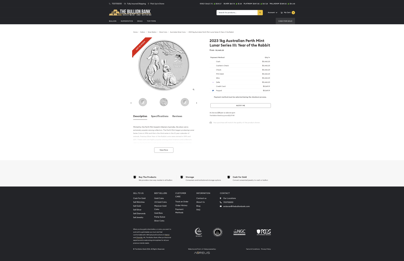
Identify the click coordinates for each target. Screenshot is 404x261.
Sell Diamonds (139, 213)
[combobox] (237, 12)
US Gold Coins (160, 202)
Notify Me (240, 105)
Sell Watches (139, 202)
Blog (198, 206)
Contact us (201, 198)
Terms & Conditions (253, 249)
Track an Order (181, 201)
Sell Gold (137, 206)
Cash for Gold (240, 177)
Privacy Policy (266, 249)
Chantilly (139, 237)
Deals (139, 21)
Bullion (112, 21)
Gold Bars (158, 213)
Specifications (159, 116)
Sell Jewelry (138, 217)
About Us (200, 202)
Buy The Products (147, 177)
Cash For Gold (285, 21)
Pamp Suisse (159, 217)
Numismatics (127, 21)
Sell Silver (137, 209)
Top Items (151, 21)
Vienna (167, 235)
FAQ (198, 209)
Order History (181, 205)
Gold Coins (159, 198)
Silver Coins (159, 220)
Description (140, 116)
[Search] (260, 12)
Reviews (177, 116)
